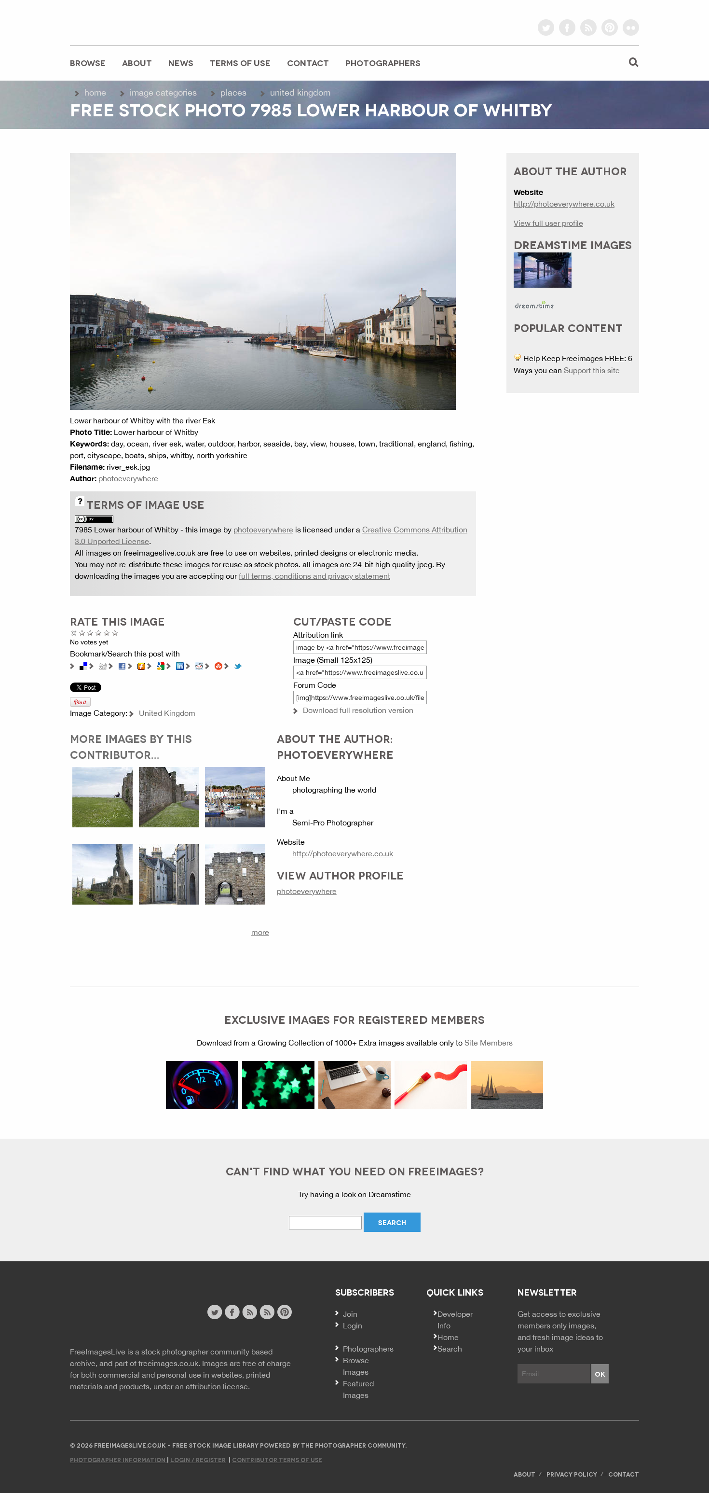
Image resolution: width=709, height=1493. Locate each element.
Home (95, 92)
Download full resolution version (358, 710)
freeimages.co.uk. (169, 1363)
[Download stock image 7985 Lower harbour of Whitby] (263, 280)
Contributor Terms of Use (277, 1459)
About (137, 62)
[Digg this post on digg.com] (103, 665)
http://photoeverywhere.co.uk (342, 853)
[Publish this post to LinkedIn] (180, 665)
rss (588, 27)
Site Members (488, 1042)
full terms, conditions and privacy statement (314, 576)
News (180, 62)
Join (350, 1314)
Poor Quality (82, 632)
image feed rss (266, 1312)
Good (99, 632)
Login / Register (198, 1459)
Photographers (383, 62)
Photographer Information (118, 1459)
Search (449, 1348)
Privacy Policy (571, 1474)
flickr (631, 27)
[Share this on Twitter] (238, 665)
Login (352, 1325)
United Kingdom (300, 92)
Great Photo (107, 632)
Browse (88, 62)
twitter (546, 27)
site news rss (249, 1312)
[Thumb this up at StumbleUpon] (218, 665)
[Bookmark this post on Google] (160, 665)
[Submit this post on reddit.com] (199, 665)
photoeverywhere (128, 478)
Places (233, 92)
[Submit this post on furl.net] (141, 665)
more (260, 932)
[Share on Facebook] (122, 665)
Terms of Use (240, 62)
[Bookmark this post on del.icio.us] (83, 665)
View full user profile (548, 223)
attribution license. (218, 1386)
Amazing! (115, 632)
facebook (567, 27)
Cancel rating (74, 632)
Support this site (592, 370)
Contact (308, 62)
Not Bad (90, 632)
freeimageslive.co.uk (123, 22)
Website (123, 1313)
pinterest (609, 27)
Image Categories (163, 92)
